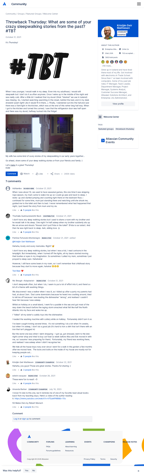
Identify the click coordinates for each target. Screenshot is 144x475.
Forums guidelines (53, 451)
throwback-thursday (125, 129)
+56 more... (107, 66)
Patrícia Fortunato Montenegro (26, 238)
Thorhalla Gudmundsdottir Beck (26, 216)
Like (14, 210)
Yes (26, 470)
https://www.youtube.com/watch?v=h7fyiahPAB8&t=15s (40, 398)
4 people (27, 274)
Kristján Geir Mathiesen (22, 362)
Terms (102, 459)
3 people (27, 370)
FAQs (48, 446)
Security (113, 459)
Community (19, 4)
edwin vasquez (19, 375)
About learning (71, 446)
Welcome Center (50, 14)
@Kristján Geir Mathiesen (23, 241)
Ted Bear (16, 271)
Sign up (25, 418)
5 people (27, 210)
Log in (16, 418)
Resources (69, 451)
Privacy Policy (89, 459)
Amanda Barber (19, 389)
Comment (11, 173)
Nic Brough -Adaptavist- (23, 280)
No (33, 470)
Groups (21, 14)
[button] (39, 67)
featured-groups (105, 129)
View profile (118, 104)
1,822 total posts (111, 57)
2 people (27, 407)
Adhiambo (17, 188)
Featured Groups (33, 14)
